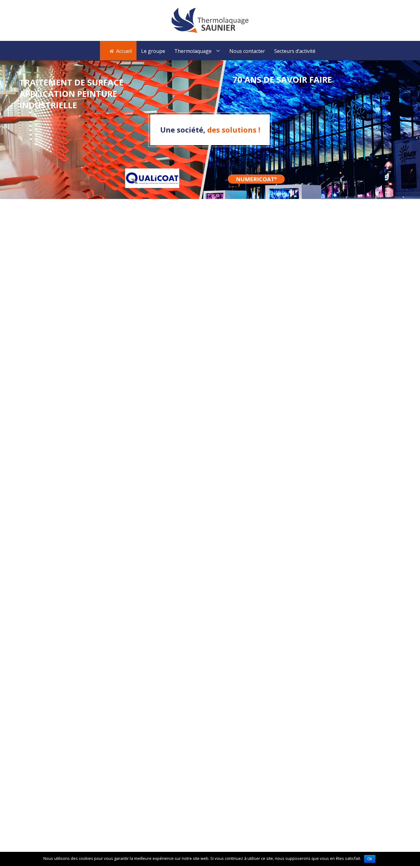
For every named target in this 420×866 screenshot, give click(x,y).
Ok (369, 859)
